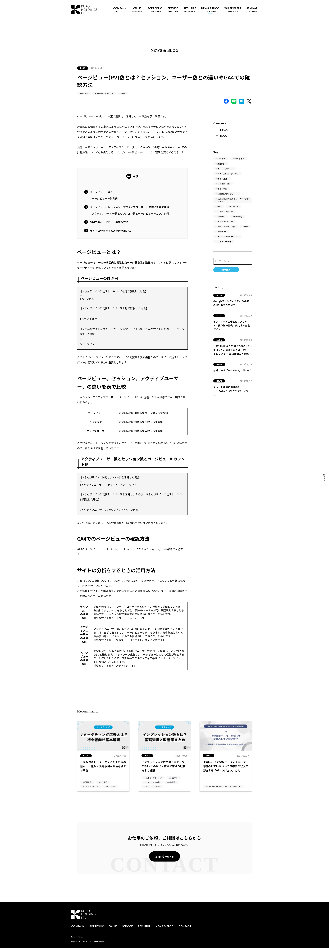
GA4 (219, 206)
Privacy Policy (77, 937)
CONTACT (185, 926)
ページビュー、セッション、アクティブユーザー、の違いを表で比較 (129, 207)
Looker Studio (223, 183)
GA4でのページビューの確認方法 (109, 222)
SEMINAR (252, 9)
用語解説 (221, 163)
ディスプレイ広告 (225, 221)
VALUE (136, 9)
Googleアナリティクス (227, 193)
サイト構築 (222, 188)
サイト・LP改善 (224, 241)
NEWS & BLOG (210, 9)
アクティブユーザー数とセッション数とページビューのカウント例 (130, 213)
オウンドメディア (225, 168)
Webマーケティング (226, 226)
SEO (246, 226)
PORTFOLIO (155, 9)
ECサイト (234, 206)
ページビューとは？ (101, 192)
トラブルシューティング (228, 173)
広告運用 (221, 216)
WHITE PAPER (232, 9)
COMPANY (119, 9)
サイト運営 (222, 178)
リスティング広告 (225, 211)
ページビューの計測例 (105, 198)
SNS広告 (221, 158)
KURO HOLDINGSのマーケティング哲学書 (233, 200)
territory (238, 216)
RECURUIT (190, 9)
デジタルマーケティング (228, 236)
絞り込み (226, 269)
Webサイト (239, 158)
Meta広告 (221, 231)
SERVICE (127, 926)
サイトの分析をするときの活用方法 (110, 231)
